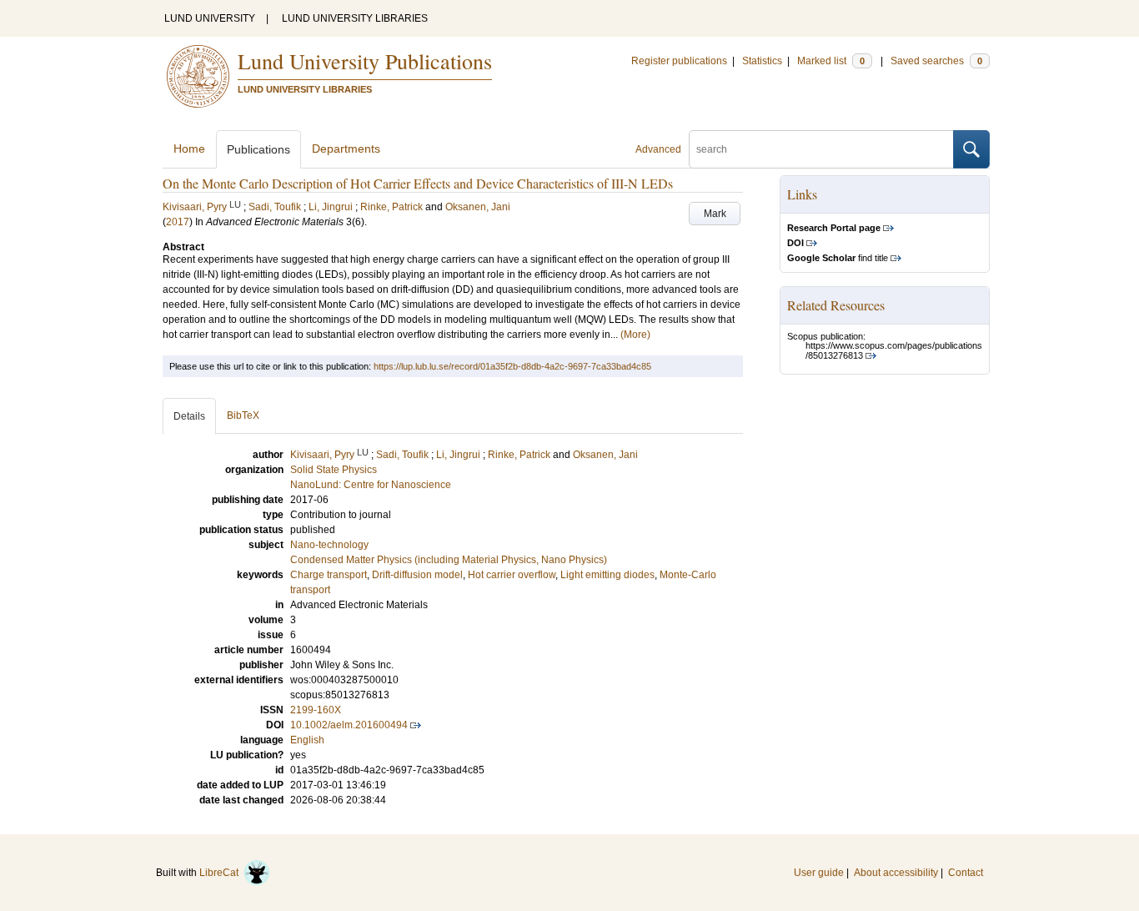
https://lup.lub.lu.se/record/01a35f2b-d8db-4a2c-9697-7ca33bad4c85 (512, 366)
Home (189, 148)
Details (189, 416)
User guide (819, 872)
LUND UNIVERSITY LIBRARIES (355, 18)
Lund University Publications (365, 61)
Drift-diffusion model (417, 575)
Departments (346, 148)
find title (837, 258)
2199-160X (315, 710)
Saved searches (936, 61)
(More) (635, 334)
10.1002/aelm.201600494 (349, 725)
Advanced (658, 149)
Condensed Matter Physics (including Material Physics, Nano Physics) (448, 560)
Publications (258, 149)
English (307, 740)
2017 (177, 222)
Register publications (679, 61)
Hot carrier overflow (511, 575)
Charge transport (328, 575)
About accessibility (896, 872)
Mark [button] (715, 213)
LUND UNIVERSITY (209, 18)
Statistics (762, 61)
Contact (965, 872)
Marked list (831, 61)
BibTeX (243, 415)
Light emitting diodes (607, 575)
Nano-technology (329, 545)
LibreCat (221, 872)
